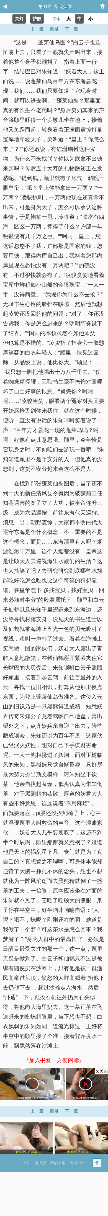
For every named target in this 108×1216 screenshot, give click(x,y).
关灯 (19, 18)
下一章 (71, 29)
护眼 (37, 18)
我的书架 (58, 1163)
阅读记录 (77, 1163)
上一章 (37, 29)
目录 (54, 29)
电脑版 (40, 1163)
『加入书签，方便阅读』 (54, 1060)
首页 (27, 1163)
